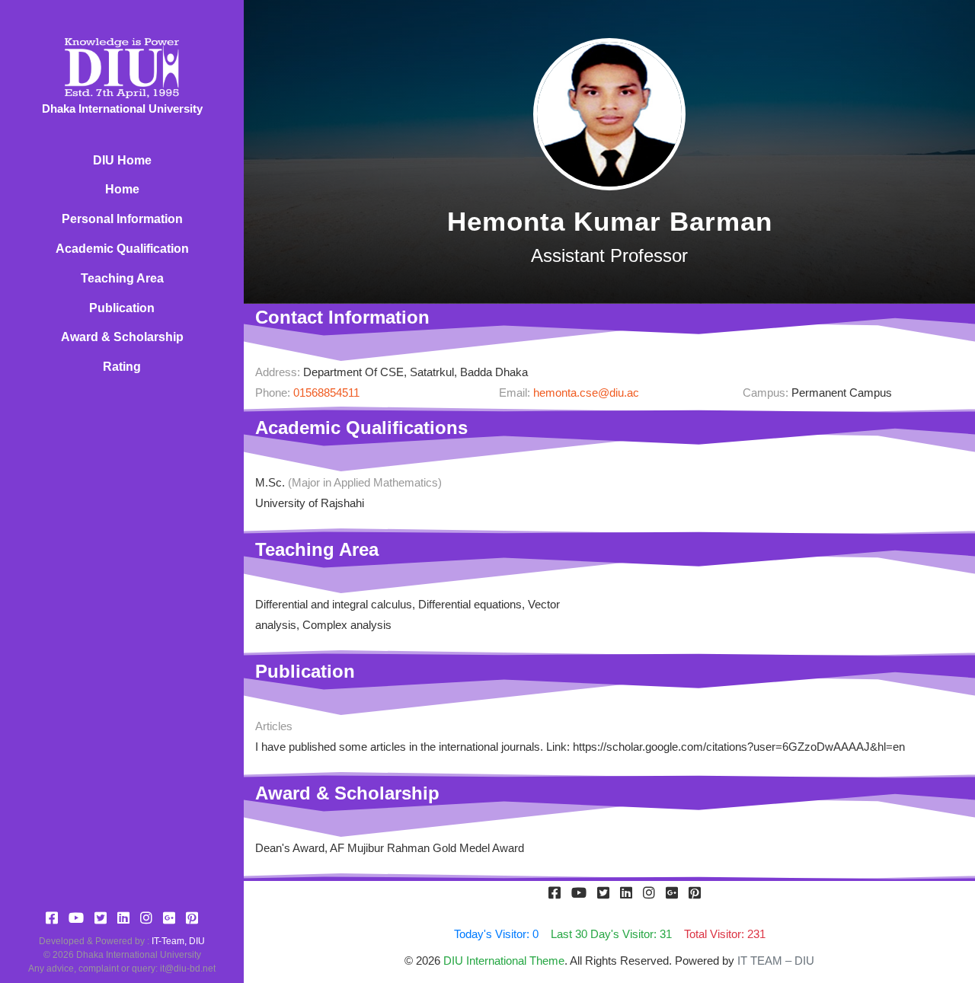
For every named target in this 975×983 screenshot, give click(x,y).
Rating (122, 366)
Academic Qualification (122, 248)
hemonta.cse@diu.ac (586, 392)
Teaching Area (122, 278)
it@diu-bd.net (188, 968)
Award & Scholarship (122, 336)
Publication (122, 308)
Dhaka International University (138, 954)
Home (122, 189)
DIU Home (122, 160)
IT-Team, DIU (178, 941)
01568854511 (326, 392)
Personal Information (122, 218)
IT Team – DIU (775, 960)
